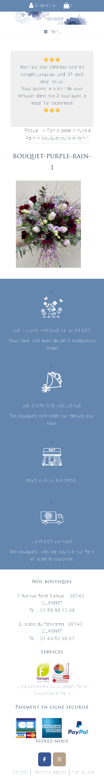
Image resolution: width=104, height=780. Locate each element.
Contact (19, 772)
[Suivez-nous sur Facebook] (44, 759)
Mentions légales (50, 772)
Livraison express (52, 542)
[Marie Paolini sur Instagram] (59, 759)
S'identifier (45, 5)
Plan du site (83, 772)
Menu (55, 32)
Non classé (59, 130)
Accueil (33, 130)
